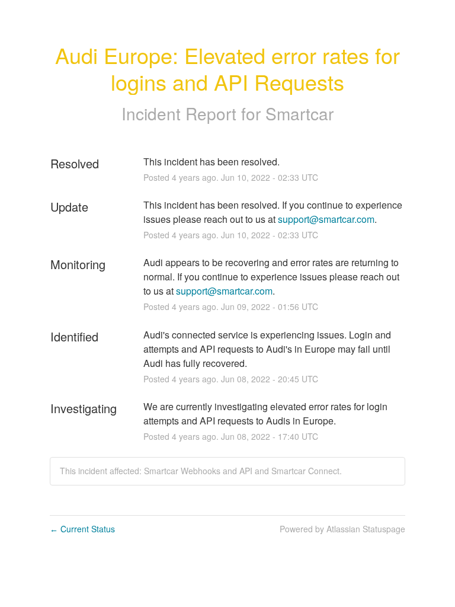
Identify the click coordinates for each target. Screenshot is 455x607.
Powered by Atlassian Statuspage (342, 529)
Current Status (82, 529)
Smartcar (299, 113)
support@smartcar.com (326, 219)
